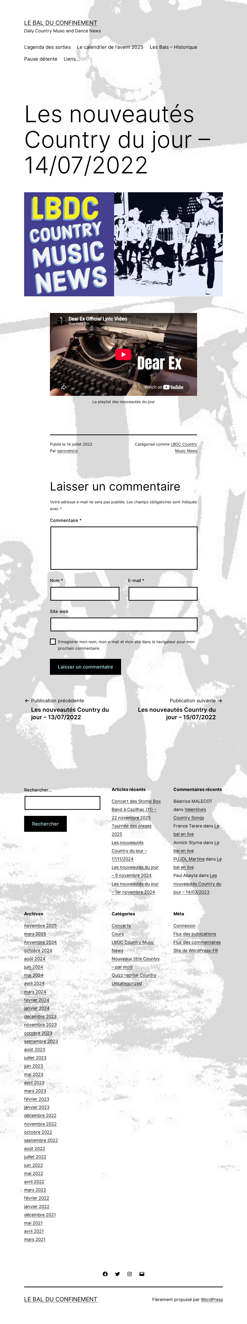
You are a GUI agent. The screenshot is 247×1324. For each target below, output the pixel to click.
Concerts (121, 925)
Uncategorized (127, 983)
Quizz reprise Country (134, 975)
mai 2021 (33, 1222)
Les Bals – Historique (173, 47)
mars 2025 (35, 933)
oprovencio (67, 450)
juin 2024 (33, 966)
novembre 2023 (40, 1024)
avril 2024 (34, 983)
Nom (56, 580)
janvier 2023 (36, 1107)
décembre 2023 (40, 1016)
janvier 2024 (37, 1008)
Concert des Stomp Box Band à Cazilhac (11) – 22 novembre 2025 (136, 809)
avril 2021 (34, 1231)
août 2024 (34, 958)
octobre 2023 (38, 1033)
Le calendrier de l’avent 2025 (110, 47)
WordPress (212, 1299)
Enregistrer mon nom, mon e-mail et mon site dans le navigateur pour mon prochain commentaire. (126, 645)
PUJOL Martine (189, 858)
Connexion (184, 925)
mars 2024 (35, 991)
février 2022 (36, 1198)
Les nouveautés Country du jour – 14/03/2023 (197, 883)
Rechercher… (38, 789)
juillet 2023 (35, 1057)
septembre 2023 (41, 1041)
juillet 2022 (35, 1156)
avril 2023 (34, 1082)
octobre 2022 (38, 1132)
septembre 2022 (41, 1140)
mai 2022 (33, 1173)
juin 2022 (33, 1165)
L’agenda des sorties (47, 47)
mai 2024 (33, 975)
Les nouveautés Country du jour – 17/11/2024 (129, 850)
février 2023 (36, 1099)
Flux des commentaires (197, 942)
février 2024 (36, 1000)
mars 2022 (35, 1189)
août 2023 (34, 1049)
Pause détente (40, 59)
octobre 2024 (38, 950)
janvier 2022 (36, 1206)
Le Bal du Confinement (60, 22)
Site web (59, 611)
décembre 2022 (40, 1115)
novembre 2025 (40, 925)
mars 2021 (34, 1239)
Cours (118, 933)
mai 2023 (33, 1074)
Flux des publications (194, 933)
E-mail (136, 580)
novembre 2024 (40, 942)
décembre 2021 (40, 1214)
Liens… (72, 59)
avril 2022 (34, 1181)
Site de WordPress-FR (195, 950)
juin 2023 (33, 1065)
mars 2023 (35, 1090)
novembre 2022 (40, 1123)
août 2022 (34, 1148)
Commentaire (66, 520)
